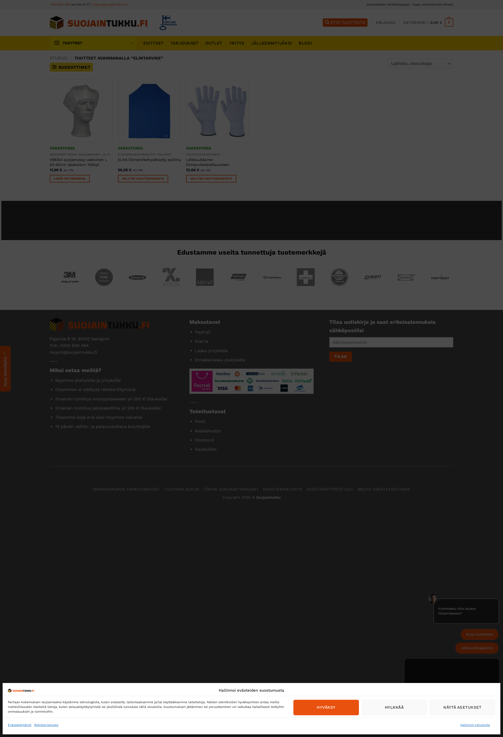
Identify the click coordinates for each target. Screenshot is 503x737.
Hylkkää (394, 707)
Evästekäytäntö (19, 725)
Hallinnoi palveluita (475, 725)
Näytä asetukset (462, 707)
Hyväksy (326, 707)
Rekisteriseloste (46, 725)
